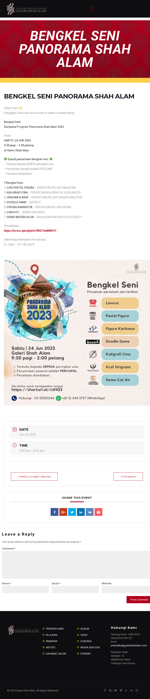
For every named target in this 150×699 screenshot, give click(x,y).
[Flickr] (131, 690)
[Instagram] (137, 690)
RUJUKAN (51, 634)
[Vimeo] (121, 690)
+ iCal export (128, 476)
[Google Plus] (63, 512)
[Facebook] (105, 690)
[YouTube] (126, 690)
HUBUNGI (85, 641)
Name (6, 583)
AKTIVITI (50, 647)
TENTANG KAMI (54, 628)
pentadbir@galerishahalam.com (129, 645)
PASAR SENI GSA (90, 647)
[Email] (98, 512)
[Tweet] (72, 512)
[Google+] (110, 690)
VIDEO (84, 634)
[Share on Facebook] (54, 512)
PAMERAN (51, 641)
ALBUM (84, 628)
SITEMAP (85, 653)
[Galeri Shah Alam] (26, 9)
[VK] (90, 512)
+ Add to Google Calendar (34, 476)
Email (56, 583)
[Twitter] (116, 690)
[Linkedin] (81, 512)
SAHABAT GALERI (56, 653)
